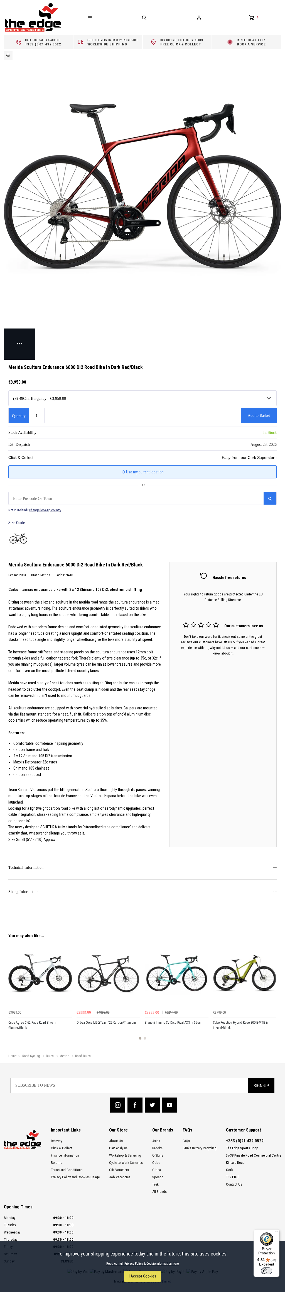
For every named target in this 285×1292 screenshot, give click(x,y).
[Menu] (276, 1232)
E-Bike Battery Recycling (200, 1148)
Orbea (156, 1170)
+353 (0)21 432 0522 (245, 1140)
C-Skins (157, 1155)
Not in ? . (35, 510)
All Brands (159, 1191)
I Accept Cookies (142, 1276)
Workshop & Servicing (125, 1155)
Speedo (157, 1177)
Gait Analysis (118, 1148)
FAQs (186, 1141)
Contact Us (234, 1184)
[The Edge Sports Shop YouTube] (169, 1105)
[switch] (266, 1270)
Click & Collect (61, 1148)
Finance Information (65, 1155)
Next (272, 994)
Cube (156, 1162)
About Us (116, 1141)
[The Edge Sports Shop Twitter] (152, 1105)
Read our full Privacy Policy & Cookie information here (142, 1263)
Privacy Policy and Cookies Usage (75, 1177)
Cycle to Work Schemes (126, 1162)
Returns (56, 1162)
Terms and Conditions (66, 1170)
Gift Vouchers (119, 1170)
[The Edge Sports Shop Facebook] (134, 1105)
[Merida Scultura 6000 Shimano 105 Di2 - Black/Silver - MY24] (18, 538)
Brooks (157, 1148)
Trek (155, 1184)
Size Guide (16, 522)
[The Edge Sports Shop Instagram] (117, 1105)
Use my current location (144, 472)
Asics (156, 1141)
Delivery (56, 1141)
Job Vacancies (119, 1177)
